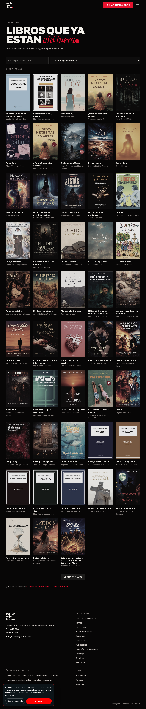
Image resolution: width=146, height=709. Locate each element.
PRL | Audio (81, 662)
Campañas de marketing (87, 649)
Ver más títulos (73, 577)
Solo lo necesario (15, 701)
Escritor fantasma (84, 632)
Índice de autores (60, 587)
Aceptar (39, 701)
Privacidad (80, 684)
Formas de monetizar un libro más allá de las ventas (29, 680)
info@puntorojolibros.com (18, 636)
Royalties (80, 658)
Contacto (80, 640)
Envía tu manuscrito (118, 5)
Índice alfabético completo (38, 587)
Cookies (79, 680)
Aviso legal (81, 676)
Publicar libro (81, 645)
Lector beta (81, 627)
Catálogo (80, 654)
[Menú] (137, 5)
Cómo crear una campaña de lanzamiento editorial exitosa (32, 676)
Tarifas (79, 623)
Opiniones (80, 636)
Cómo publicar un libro (86, 618)
